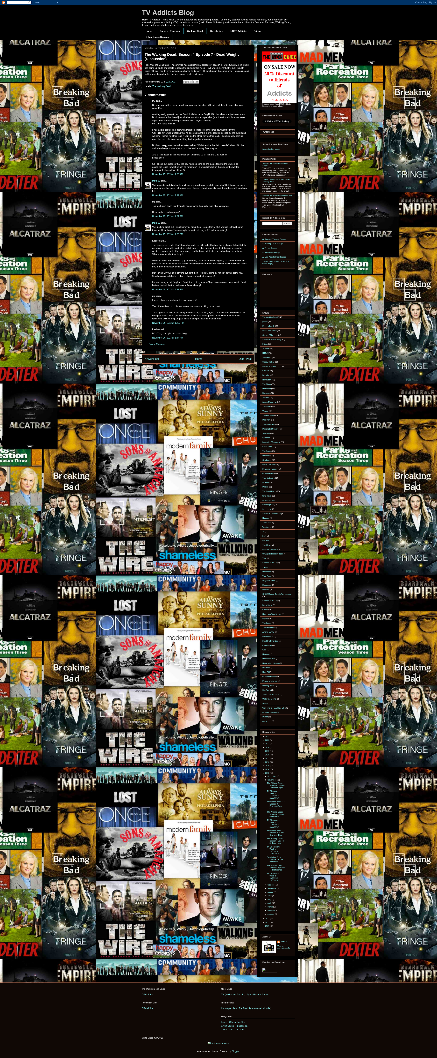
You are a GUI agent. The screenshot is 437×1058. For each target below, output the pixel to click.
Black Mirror (267, 605)
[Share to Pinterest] (197, 82)
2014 (267, 769)
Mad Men (266, 420)
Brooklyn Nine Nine (270, 641)
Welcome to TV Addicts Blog (274, 708)
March (270, 907)
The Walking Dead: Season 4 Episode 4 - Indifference (276, 867)
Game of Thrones (170, 31)
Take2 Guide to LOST (271, 694)
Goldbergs (266, 460)
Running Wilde (268, 686)
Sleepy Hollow (268, 362)
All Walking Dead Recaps (272, 244)
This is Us (266, 407)
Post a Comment (157, 344)
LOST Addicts (238, 31)
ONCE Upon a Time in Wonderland (276, 594)
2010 (267, 926)
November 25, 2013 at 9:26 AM (167, 174)
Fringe (257, 31)
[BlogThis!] (187, 82)
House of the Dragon (271, 663)
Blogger (235, 1051)
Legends (266, 589)
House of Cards (269, 659)
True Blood (266, 576)
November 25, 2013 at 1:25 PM (167, 234)
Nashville (266, 456)
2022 (267, 740)
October (271, 885)
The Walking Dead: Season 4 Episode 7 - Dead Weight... (276, 785)
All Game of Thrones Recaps (274, 239)
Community (267, 645)
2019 (267, 751)
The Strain (266, 545)
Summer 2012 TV (269, 601)
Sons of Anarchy (269, 402)
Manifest (265, 540)
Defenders (266, 585)
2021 (267, 744)
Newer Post (152, 358)
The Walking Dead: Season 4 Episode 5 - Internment (276, 841)
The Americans (268, 424)
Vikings (265, 411)
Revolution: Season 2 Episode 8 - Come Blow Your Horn (276, 832)
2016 (267, 762)
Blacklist (265, 375)
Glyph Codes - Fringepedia (234, 1026)
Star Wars (266, 690)
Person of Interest (269, 681)
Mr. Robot (266, 668)
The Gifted (266, 523)
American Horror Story (271, 340)
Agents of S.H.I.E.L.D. (271, 366)
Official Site (147, 994)
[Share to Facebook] (194, 82)
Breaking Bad (267, 505)
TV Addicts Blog (168, 12)
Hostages (266, 654)
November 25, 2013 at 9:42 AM (167, 195)
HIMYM (265, 353)
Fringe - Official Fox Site (233, 1022)
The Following (268, 415)
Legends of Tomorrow (271, 442)
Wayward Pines (268, 581)
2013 (267, 773)
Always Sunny (268, 632)
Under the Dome (269, 699)
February (271, 910)
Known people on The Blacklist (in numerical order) (246, 1008)
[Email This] (184, 82)
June (269, 896)
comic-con (266, 721)
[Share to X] (191, 82)
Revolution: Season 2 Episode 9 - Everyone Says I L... (276, 804)
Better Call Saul (268, 464)
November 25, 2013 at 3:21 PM (167, 289)
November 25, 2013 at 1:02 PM (167, 216)
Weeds (265, 703)
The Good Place (269, 491)
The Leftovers (268, 627)
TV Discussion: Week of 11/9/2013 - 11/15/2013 (273, 850)
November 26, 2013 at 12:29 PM (168, 323)
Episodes (266, 438)
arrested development (271, 712)
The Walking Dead (161, 86)
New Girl (266, 672)
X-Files (265, 567)
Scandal (265, 348)
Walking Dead (195, 31)
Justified (265, 397)
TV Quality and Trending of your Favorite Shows (245, 994)
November (272, 780)
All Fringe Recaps (269, 248)
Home (149, 31)
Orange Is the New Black (272, 554)
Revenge (266, 393)
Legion (265, 619)
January (271, 914)
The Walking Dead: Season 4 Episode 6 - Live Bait (276, 814)
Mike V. (156, 180)
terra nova (266, 496)
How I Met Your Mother (271, 614)
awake (265, 717)
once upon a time (269, 331)
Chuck (265, 610)
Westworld (266, 527)
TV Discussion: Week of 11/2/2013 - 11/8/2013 (273, 877)
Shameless (267, 357)
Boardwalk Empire (269, 469)
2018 (267, 755)
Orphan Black (268, 473)
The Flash (266, 384)
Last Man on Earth (270, 549)
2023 (267, 736)
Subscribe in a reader (271, 149)
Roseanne (266, 572)
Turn (264, 558)
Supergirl (266, 433)
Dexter (265, 487)
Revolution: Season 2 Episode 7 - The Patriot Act (276, 859)
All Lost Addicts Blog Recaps (274, 257)
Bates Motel (267, 447)
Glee (264, 650)
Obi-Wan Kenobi (269, 677)
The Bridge (266, 623)
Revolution (216, 31)
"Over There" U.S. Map (232, 1029)
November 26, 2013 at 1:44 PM (167, 337)
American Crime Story (271, 514)
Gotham (265, 371)
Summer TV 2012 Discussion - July (277, 195)
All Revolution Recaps (271, 252)
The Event (266, 451)
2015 (267, 766)
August (270, 892)
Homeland (266, 389)
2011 (267, 922)
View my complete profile (283, 947)
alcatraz (265, 482)
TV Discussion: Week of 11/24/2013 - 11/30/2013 (273, 794)
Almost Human (268, 500)
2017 (267, 758)
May (269, 899)
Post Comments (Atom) (205, 367)
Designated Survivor (270, 429)
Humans (265, 518)
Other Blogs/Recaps (157, 37)
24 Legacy (266, 509)
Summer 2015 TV (269, 563)
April (269, 903)
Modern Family (268, 326)
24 (263, 531)
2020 (267, 747)
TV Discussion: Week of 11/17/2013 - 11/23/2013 (273, 823)
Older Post (245, 358)
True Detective (268, 478)
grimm (264, 322)
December (272, 776)
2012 (267, 919)
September (272, 888)
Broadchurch (267, 636)
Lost (264, 536)
